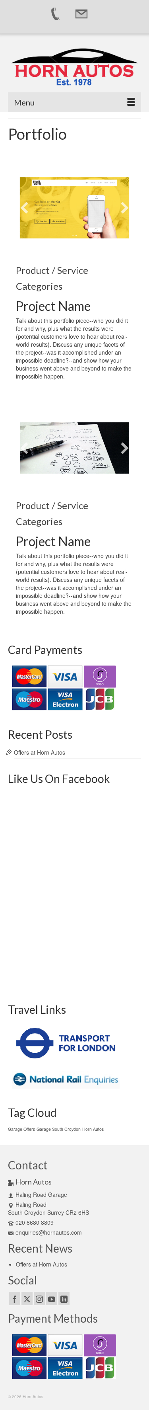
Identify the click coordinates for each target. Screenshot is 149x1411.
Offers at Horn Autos (39, 752)
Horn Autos (93, 1129)
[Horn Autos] (74, 67)
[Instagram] (39, 1298)
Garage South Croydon (59, 1129)
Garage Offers (21, 1129)
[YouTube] (51, 1298)
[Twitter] (27, 1298)
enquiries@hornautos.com (48, 1232)
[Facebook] (14, 1298)
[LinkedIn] (64, 1298)
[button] (24, 207)
